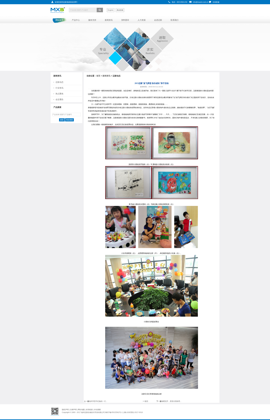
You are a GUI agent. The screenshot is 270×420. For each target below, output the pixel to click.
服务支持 (92, 20)
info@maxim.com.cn (200, 2)
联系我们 (174, 20)
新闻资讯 (109, 20)
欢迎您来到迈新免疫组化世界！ (66, 2)
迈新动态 (59, 82)
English (110, 10)
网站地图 (81, 410)
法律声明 (73, 410)
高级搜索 (120, 10)
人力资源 (142, 20)
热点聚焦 (59, 94)
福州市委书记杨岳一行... (98, 401)
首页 (98, 76)
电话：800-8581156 (179, 2)
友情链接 (89, 410)
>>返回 (145, 401)
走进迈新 (158, 20)
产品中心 (76, 20)
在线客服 (216, 2)
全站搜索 (97, 410)
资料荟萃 (125, 20)
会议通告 (59, 99)
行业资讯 (59, 88)
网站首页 (59, 20)
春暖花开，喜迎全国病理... (171, 401)
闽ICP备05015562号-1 (113, 412)
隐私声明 (65, 410)
